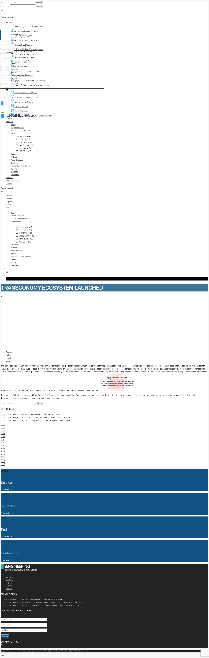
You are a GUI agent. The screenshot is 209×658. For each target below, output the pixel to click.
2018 (3, 437)
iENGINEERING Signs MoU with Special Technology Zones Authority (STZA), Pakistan (38, 420)
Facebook (9, 178)
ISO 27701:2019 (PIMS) (23, 142)
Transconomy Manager (85, 395)
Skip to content (7, 188)
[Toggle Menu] (2, 10)
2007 (3, 454)
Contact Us (15, 175)
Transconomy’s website (11, 398)
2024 (3, 428)
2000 (3, 466)
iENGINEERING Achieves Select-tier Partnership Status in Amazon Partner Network (38, 417)
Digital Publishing (21, 107)
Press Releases (17, 160)
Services (9, 577)
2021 (3, 431)
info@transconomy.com (49, 398)
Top (2, 656)
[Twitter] (7, 272)
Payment (14, 172)
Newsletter (15, 163)
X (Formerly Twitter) (13, 181)
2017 (2, 440)
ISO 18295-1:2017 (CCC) (24, 148)
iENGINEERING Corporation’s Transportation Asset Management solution (67, 366)
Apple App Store (68, 395)
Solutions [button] (9, 199)
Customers (15, 154)
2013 (3, 443)
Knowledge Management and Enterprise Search (33, 116)
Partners (14, 157)
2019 (3, 434)
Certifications (16, 134)
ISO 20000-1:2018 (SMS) (24, 145)
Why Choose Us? (17, 128)
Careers (14, 169)
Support (9, 119)
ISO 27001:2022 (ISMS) (24, 140)
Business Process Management (27, 97)
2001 (3, 463)
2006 (3, 457)
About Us (9, 122)
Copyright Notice (34, 651)
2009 (3, 451)
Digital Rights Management (25, 111)
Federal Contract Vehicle (20, 131)
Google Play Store (45, 395)
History (13, 125)
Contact (9, 589)
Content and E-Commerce (24, 102)
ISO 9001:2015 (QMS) (23, 151)
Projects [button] (9, 202)
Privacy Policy (21, 651)
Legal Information (8, 651)
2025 (3, 425)
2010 (3, 448)
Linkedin (9, 184)
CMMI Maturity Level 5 (23, 136)
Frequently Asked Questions (22, 166)
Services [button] (9, 196)
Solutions (9, 580)
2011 (2, 446)
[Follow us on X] (2, 644)
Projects (9, 583)
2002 (3, 460)
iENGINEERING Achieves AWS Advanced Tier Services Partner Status (32, 414)
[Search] (7, 97)
